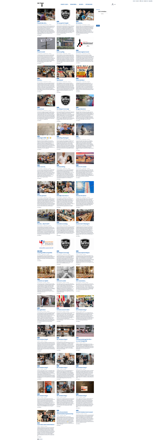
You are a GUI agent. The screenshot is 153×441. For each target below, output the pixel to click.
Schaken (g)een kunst (82, 52)
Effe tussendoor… (81, 281)
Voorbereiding (61, 167)
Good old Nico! (80, 80)
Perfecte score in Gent (63, 310)
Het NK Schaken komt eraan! (84, 412)
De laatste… (79, 23)
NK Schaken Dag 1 (62, 395)
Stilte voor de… (41, 167)
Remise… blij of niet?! (43, 224)
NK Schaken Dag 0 (81, 395)
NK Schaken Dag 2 (42, 395)
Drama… (39, 80)
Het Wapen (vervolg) (63, 109)
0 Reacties (50, 24)
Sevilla (98, 25)
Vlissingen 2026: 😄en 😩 (44, 138)
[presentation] (46, 14)
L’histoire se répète (42, 281)
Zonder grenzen (41, 195)
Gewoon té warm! (81, 195)
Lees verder (39, 35)
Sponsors (89, 4)
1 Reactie (69, 24)
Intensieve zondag (62, 224)
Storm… (78, 138)
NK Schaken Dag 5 (42, 367)
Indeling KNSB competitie (44, 252)
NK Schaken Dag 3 (81, 367)
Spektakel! (60, 80)
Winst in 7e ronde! (81, 167)
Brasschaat (40, 109)
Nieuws (38, 21)
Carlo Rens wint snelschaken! (45, 424)
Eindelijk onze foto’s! (63, 195)
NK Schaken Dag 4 (62, 367)
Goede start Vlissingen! (83, 224)
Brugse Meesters (81, 109)
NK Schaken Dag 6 (42, 339)
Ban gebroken (41, 310)
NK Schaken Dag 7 (81, 310)
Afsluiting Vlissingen (63, 138)
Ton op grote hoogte (62, 23)
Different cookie (61, 281)
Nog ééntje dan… (42, 23)
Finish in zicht (41, 52)
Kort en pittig (60, 52)
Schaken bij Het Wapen (83, 252)
